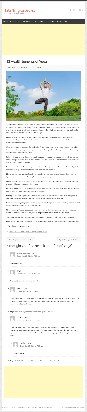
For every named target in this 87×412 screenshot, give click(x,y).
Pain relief (10, 157)
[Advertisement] (43, 39)
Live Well (38, 67)
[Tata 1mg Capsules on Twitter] (73, 9)
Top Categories (52, 21)
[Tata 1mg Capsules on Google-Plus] (76, 9)
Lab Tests (16, 21)
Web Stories (64, 21)
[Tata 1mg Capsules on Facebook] (70, 9)
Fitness (11, 232)
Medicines (7, 21)
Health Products (38, 21)
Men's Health (20, 232)
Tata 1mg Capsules (19, 10)
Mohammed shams (25, 253)
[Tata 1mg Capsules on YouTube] (80, 9)
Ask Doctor (26, 21)
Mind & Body (29, 232)
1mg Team (11, 67)
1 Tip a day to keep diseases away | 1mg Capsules (35, 312)
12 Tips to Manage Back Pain (68, 240)
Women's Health (41, 232)
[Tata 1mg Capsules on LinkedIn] (83, 9)
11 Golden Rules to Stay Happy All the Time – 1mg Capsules (38, 361)
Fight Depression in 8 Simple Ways (20, 240)
